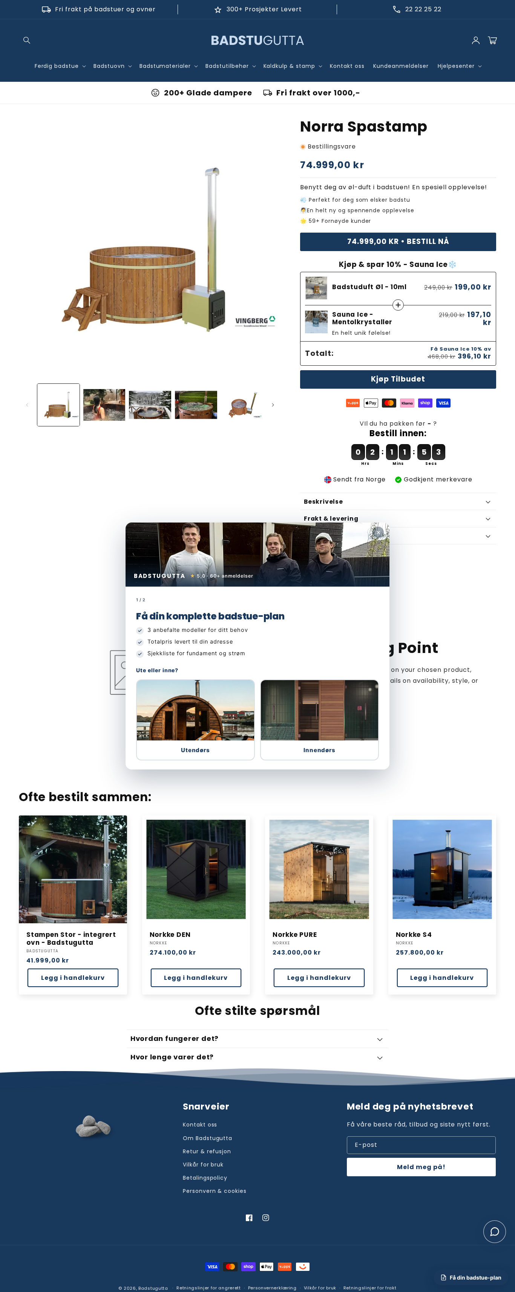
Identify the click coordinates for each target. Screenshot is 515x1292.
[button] (195, 719)
